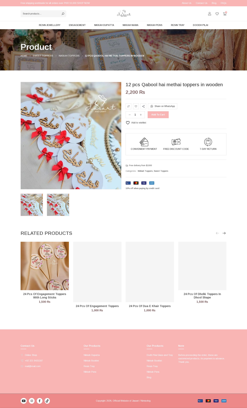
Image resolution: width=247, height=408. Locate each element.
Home (24, 56)
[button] (224, 233)
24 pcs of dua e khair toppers (150, 306)
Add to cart (158, 114)
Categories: (131, 171)
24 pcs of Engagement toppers (97, 306)
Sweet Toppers (43, 56)
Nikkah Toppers (69, 56)
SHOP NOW (83, 3)
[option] (32, 205)
